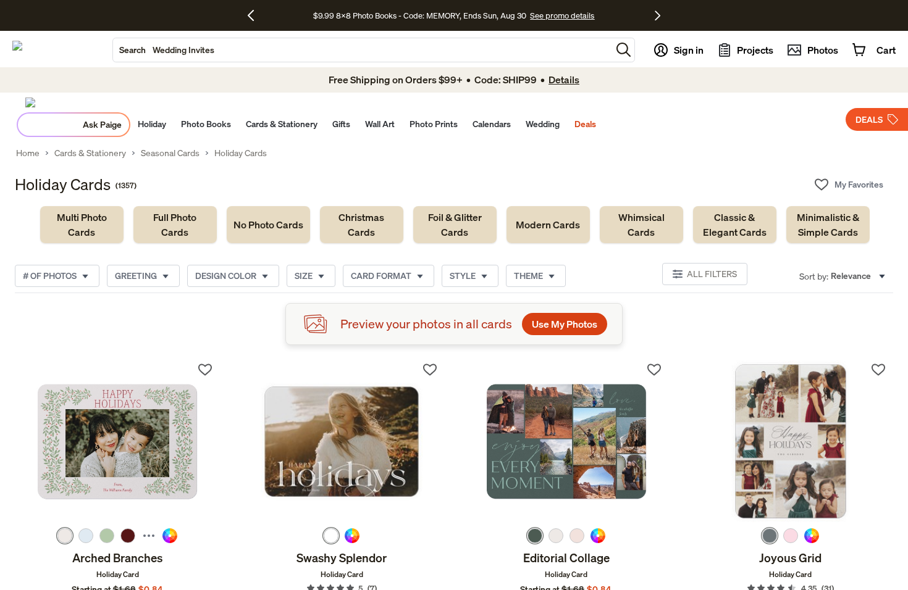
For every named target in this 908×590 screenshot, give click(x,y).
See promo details (562, 15)
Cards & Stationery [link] (90, 153)
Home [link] (28, 153)
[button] (623, 49)
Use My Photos (564, 324)
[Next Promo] (657, 15)
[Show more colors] (149, 535)
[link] (82, 224)
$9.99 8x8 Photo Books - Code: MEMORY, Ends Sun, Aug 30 (419, 15)
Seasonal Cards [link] (170, 153)
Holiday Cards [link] (240, 153)
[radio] (65, 535)
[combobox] (362, 50)
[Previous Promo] (255, 15)
